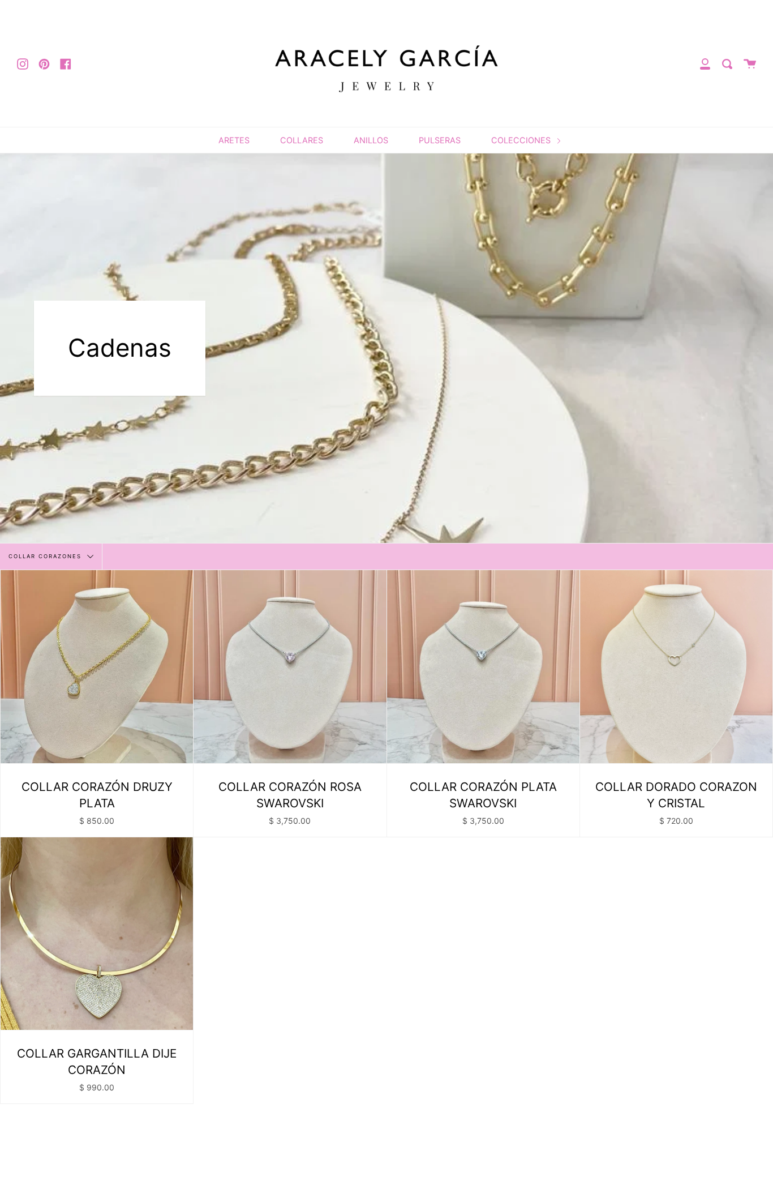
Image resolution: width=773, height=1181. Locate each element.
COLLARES (301, 140)
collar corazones (46, 556)
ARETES (234, 140)
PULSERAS (440, 140)
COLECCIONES (522, 140)
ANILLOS (371, 140)
